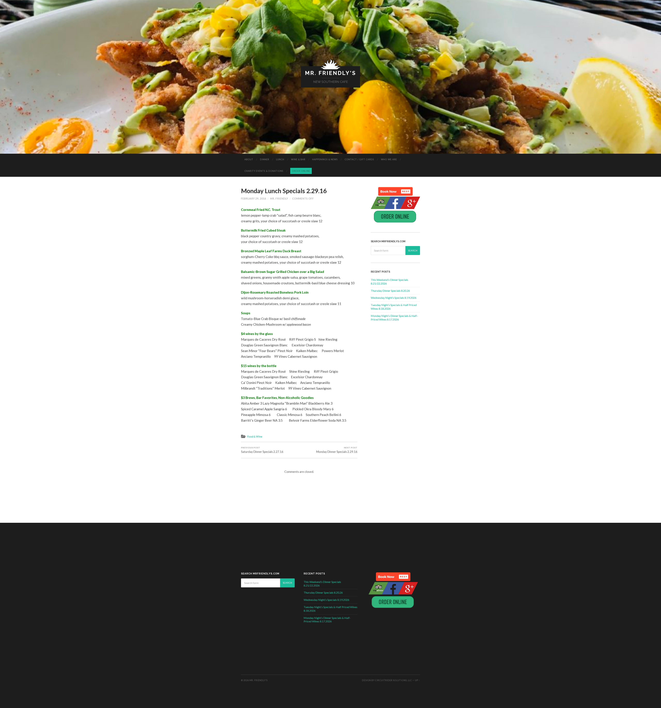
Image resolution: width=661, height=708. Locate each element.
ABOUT (248, 159)
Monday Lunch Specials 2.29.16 (284, 191)
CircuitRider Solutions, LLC (393, 680)
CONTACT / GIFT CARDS (359, 159)
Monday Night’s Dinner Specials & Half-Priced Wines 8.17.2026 (394, 317)
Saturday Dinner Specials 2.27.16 (262, 450)
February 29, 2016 (253, 198)
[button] (395, 191)
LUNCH (280, 159)
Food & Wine (254, 436)
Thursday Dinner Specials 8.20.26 (390, 290)
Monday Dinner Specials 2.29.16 (336, 450)
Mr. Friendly (279, 198)
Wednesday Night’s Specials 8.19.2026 (393, 297)
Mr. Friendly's (330, 73)
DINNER (264, 159)
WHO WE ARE (389, 159)
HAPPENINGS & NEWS (325, 159)
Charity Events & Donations (263, 171)
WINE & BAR (298, 159)
